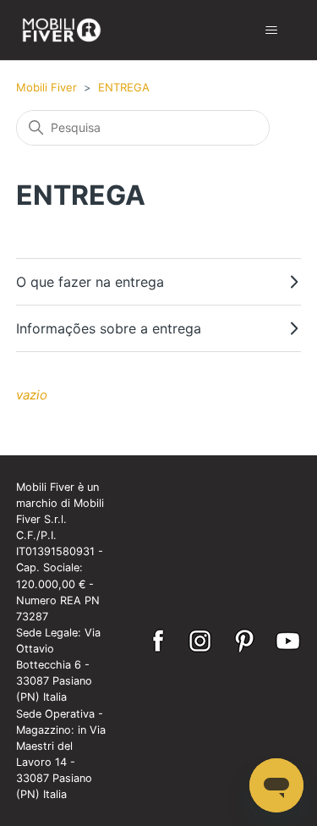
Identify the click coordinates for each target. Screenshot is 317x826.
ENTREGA (124, 87)
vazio (31, 395)
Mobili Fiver (48, 87)
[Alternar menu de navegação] (271, 30)
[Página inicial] (61, 30)
